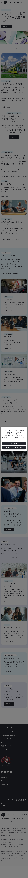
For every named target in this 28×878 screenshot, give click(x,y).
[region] (14, 439)
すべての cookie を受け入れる (14, 447)
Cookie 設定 (14, 443)
